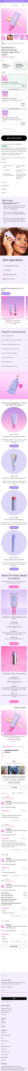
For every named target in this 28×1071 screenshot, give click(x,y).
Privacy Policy (4, 1054)
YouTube (3, 1022)
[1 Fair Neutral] (27, 323)
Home (2, 42)
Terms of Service (5, 1052)
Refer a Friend (4, 1041)
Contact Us (4, 1032)
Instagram (4, 1018)
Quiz (2, 1043)
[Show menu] (1, 4)
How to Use (4, 182)
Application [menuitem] (21, 779)
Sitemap (3, 1060)
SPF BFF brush (14, 209)
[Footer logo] (4, 976)
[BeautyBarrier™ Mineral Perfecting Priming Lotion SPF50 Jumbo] (14, 722)
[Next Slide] (26, 770)
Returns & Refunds (5, 1035)
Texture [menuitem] (6, 779)
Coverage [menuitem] (13, 779)
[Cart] (25, 4)
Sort (13, 793)
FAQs (2, 1038)
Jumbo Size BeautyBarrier (20, 66)
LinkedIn (3, 1026)
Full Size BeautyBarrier (7, 66)
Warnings (3, 193)
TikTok (2, 1020)
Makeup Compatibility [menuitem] (14, 782)
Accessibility (4, 1057)
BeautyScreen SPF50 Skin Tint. (14, 214)
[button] (14, 57)
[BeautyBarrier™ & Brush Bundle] (12, 307)
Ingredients (4, 189)
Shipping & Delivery (6, 1046)
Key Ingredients (5, 185)
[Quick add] (3, 317)
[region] (14, 770)
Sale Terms (4, 1049)
